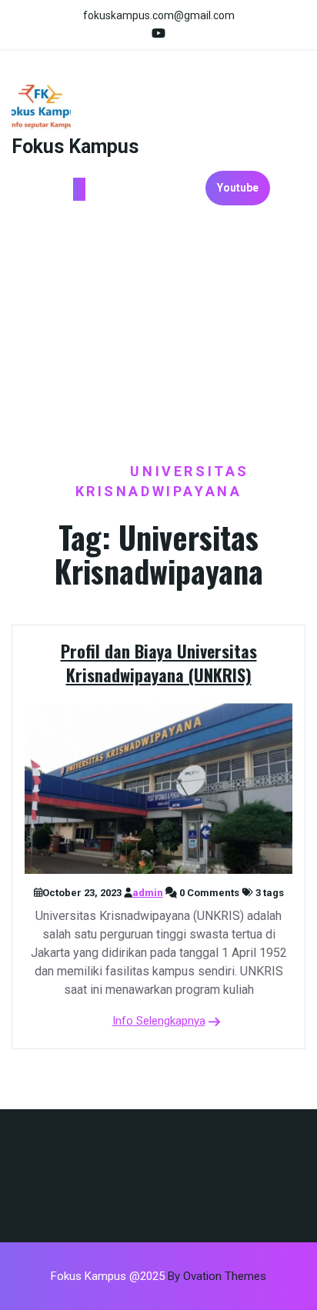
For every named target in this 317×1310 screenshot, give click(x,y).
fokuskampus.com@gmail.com (159, 15)
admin (147, 892)
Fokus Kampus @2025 (158, 1276)
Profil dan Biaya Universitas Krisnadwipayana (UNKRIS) (159, 662)
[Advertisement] (158, 334)
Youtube (238, 188)
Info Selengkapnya (158, 1021)
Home (93, 471)
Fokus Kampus (75, 146)
